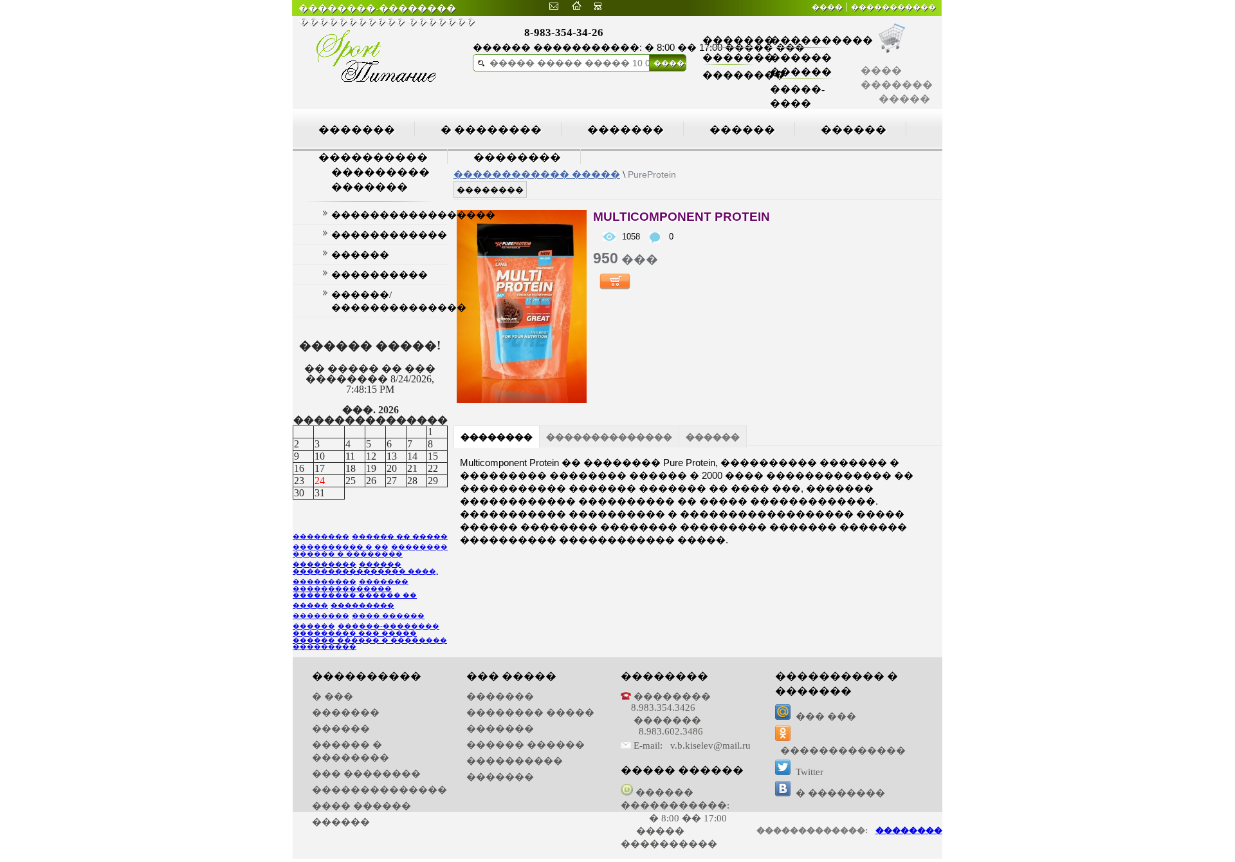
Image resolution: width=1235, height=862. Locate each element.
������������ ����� (536, 174)
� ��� (332, 696)
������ (742, 130)
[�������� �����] (553, 6)
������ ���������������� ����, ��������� (365, 573)
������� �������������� (350, 585)
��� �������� (366, 774)
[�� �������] (576, 6)
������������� (843, 750)
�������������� (609, 437)
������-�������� (388, 626)
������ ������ (525, 745)
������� (738, 40)
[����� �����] (597, 6)
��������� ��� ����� (355, 633)
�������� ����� (530, 712)
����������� (893, 7)
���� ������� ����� (897, 84)
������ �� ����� (400, 536)
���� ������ (361, 806)
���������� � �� (341, 546)
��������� (362, 605)
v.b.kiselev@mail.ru (710, 745)
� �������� (491, 130)
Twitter (809, 772)
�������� (743, 75)
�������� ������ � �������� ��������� (370, 555)
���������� (821, 40)
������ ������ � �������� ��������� (370, 644)
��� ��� (826, 716)
